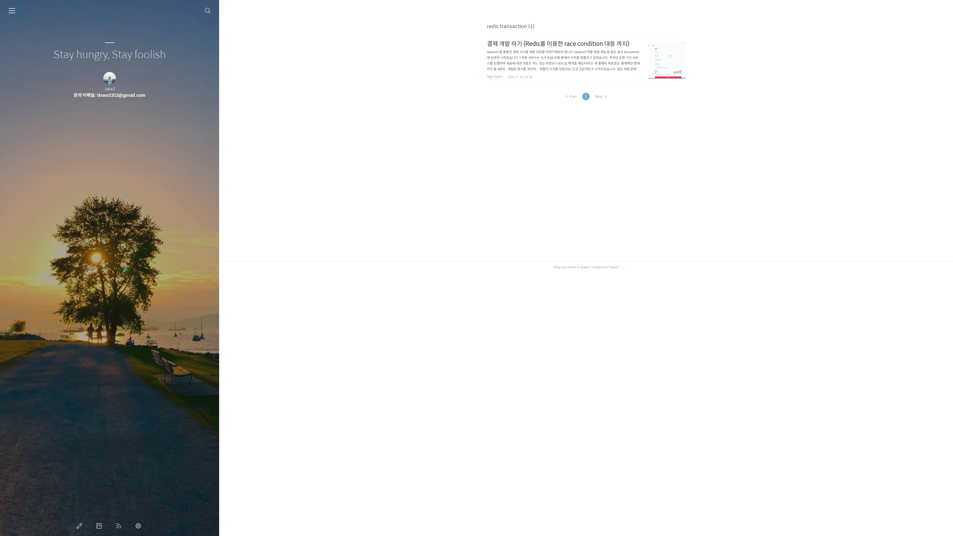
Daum (585, 267)
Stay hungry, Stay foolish (109, 55)
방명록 (100, 526)
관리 (139, 526)
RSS (120, 526)
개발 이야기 (495, 77)
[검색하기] (208, 11)
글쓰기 (80, 526)
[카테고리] (12, 10)
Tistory (613, 267)
